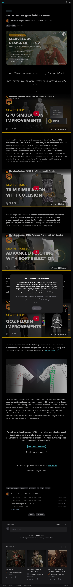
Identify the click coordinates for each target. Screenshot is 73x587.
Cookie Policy (50, 293)
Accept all (36, 308)
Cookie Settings (45, 300)
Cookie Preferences (37, 302)
